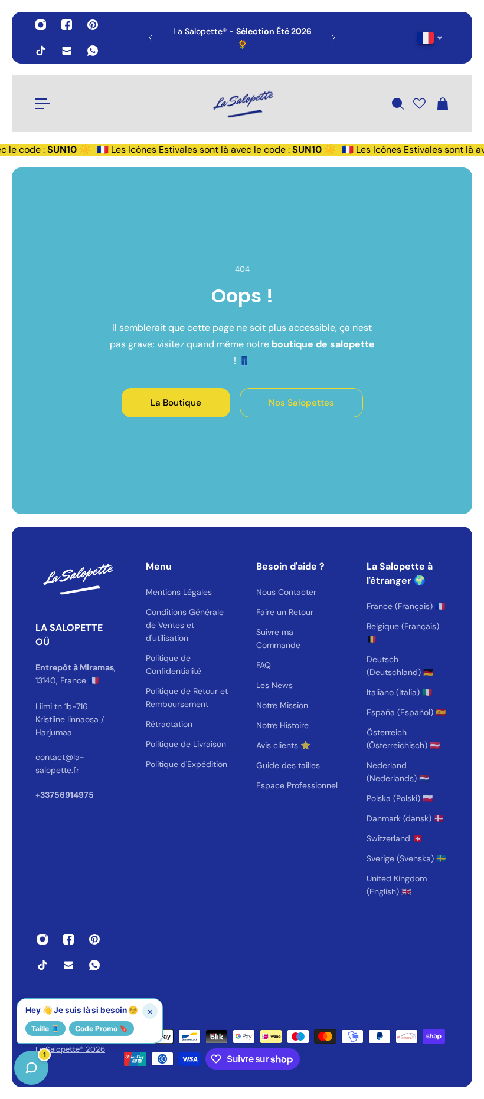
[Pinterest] (93, 25)
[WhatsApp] (93, 51)
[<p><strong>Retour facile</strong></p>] (302, 38)
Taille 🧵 (45, 1028)
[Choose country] (430, 38)
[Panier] (442, 104)
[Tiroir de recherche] (397, 104)
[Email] (67, 51)
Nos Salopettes (301, 403)
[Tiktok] (41, 51)
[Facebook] (67, 25)
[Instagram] (41, 25)
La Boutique (176, 403)
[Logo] (242, 103)
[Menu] (42, 104)
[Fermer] (186, 798)
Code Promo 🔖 (101, 1028)
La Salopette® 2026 (70, 1049)
